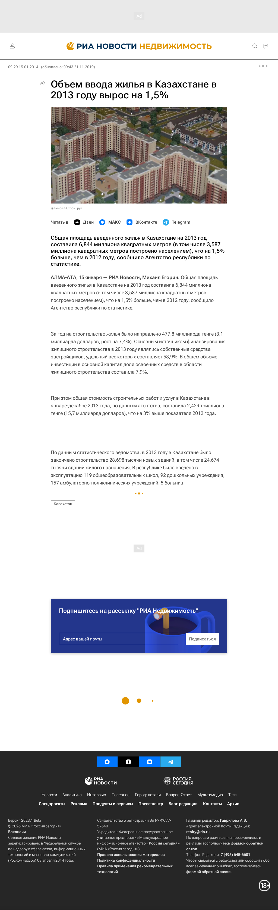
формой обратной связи (208, 872)
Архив (233, 803)
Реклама (79, 803)
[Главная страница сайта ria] (98, 46)
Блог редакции (183, 803)
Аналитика (72, 794)
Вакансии (17, 832)
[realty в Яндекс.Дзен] (128, 761)
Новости (49, 794)
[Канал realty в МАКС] (107, 761)
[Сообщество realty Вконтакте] (149, 761)
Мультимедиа (210, 794)
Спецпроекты (52, 803)
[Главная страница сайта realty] (139, 46)
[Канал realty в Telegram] (170, 761)
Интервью (96, 794)
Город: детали (148, 794)
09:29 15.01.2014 (23, 67)
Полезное (120, 794)
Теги (232, 794)
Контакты (212, 803)
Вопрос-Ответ (179, 794)
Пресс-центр (150, 803)
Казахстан (63, 504)
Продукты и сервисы (113, 803)
